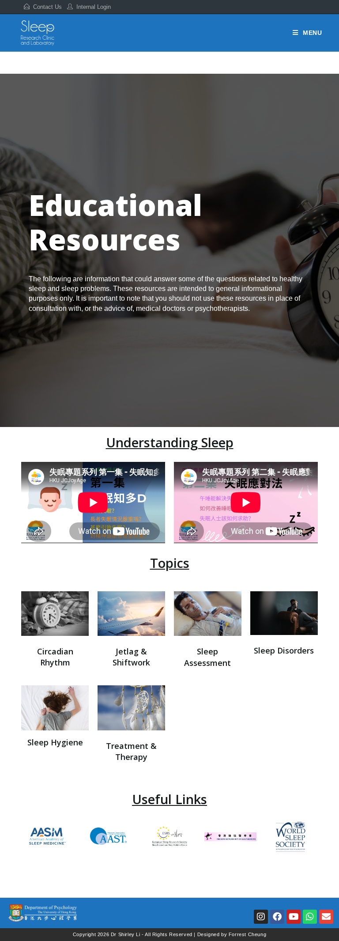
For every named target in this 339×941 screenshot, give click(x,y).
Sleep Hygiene (55, 742)
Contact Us (47, 7)
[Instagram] (261, 917)
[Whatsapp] (310, 917)
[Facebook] (277, 917)
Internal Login (93, 7)
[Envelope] (326, 917)
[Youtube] (293, 917)
